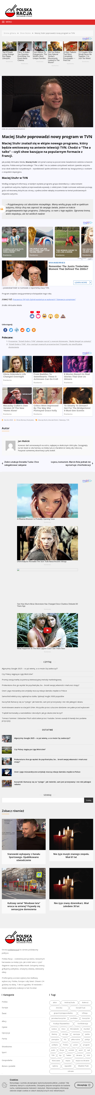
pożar (75, 1045)
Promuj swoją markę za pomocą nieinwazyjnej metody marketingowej (31, 679)
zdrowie (71, 1071)
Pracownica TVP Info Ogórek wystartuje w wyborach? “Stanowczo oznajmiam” (44, 299)
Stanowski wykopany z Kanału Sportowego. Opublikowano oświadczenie (23, 857)
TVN (67, 420)
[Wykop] (17, 330)
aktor (55, 1002)
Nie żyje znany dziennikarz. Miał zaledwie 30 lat (71, 905)
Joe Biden (74, 1018)
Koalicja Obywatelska (61, 1023)
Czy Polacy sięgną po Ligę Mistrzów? (17, 674)
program (86, 1045)
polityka (55, 1045)
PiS (65, 1039)
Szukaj (47, 795)
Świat (4, 1013)
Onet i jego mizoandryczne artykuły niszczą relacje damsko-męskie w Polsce (34, 690)
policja (87, 1039)
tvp (60, 1055)
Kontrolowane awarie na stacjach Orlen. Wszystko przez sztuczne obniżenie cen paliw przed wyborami (45, 707)
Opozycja (6, 1033)
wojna (68, 1060)
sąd (88, 1050)
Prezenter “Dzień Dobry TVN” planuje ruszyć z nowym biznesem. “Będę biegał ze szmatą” (49, 341)
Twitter (68, 1055)
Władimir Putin (83, 1066)
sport (81, 1050)
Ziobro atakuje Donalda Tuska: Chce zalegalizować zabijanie (21, 463)
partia (87, 1034)
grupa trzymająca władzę (63, 1013)
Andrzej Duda (69, 1002)
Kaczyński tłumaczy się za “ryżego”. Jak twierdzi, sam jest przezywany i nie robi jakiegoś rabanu (42, 702)
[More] (34, 330)
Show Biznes (21, 420)
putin (53, 1050)
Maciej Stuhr (43, 420)
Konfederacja (83, 1023)
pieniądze (55, 1039)
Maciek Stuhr (53, 420)
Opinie (4, 1027)
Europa (5, 1007)
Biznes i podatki (8, 1066)
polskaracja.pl (13, 949)
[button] (37, 22)
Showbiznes (7, 1046)
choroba (59, 1008)
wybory (55, 1066)
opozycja (76, 1034)
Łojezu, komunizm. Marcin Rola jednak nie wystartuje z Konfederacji (71, 463)
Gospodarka (7, 1060)
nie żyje (65, 1034)
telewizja (62, 420)
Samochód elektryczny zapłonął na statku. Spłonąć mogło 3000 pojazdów (33, 696)
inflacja (84, 1013)
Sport (4, 1052)
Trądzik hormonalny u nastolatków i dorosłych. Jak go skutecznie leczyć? (32, 713)
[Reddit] (22, 330)
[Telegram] (28, 330)
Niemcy (54, 1034)
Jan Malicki (24, 441)
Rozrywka (30, 420)
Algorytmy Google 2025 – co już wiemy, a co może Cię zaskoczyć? (30, 668)
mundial (87, 1029)
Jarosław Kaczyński (58, 1018)
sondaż (71, 1050)
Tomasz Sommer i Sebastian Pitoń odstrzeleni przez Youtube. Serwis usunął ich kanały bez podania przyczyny (44, 719)
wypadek (68, 1066)
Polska (4, 1001)
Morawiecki (74, 1029)
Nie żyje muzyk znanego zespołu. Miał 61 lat (71, 856)
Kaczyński (86, 1018)
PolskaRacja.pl (17, 9)
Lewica (54, 1029)
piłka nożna (75, 1039)
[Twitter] (11, 330)
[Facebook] (5, 330)
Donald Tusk (80, 1008)
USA (88, 1055)
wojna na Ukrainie (82, 1060)
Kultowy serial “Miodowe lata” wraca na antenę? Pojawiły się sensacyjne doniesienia (23, 906)
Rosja (62, 1050)
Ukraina (79, 1055)
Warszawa (56, 1060)
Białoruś (85, 1002)
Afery (4, 1021)
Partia (4, 1038)
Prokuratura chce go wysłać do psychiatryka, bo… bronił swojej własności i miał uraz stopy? (40, 685)
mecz (63, 1029)
